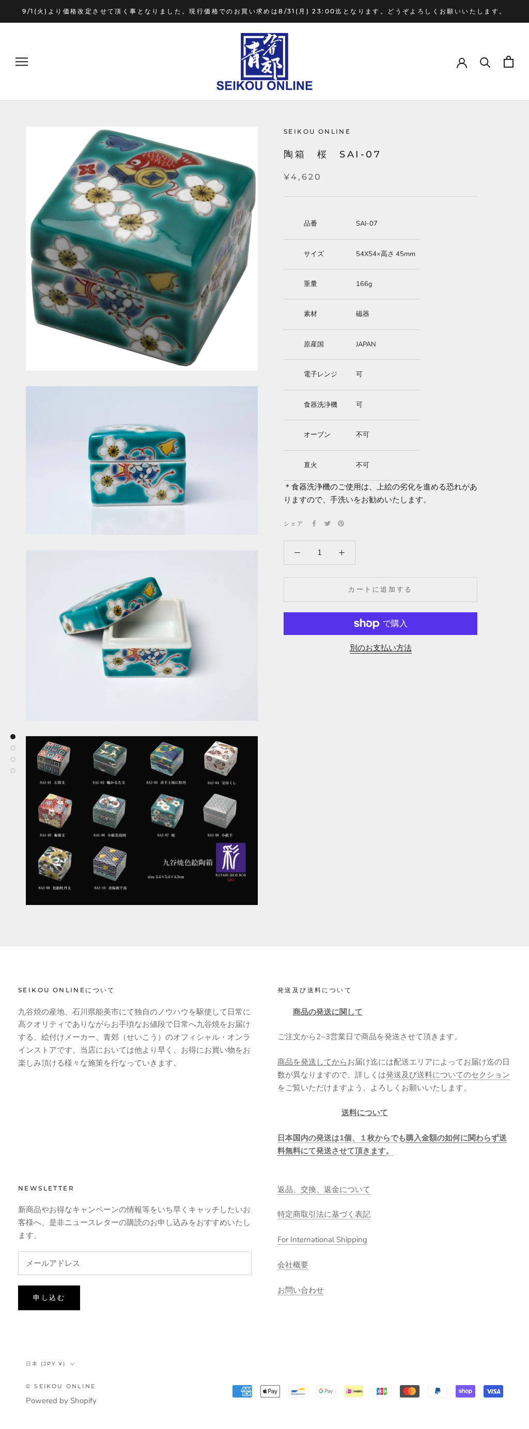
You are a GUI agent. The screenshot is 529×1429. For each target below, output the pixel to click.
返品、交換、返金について (323, 1189)
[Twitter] (327, 523)
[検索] (485, 61)
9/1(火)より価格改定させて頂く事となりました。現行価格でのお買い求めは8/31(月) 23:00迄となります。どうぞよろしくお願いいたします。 (264, 11)
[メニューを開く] (21, 61)
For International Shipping (322, 1239)
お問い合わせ (300, 1290)
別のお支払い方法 (381, 648)
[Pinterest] (341, 523)
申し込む (49, 1297)
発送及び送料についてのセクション (448, 1075)
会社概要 (292, 1265)
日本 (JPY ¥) (46, 1363)
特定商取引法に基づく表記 (323, 1214)
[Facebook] (314, 523)
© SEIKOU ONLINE (61, 1386)
